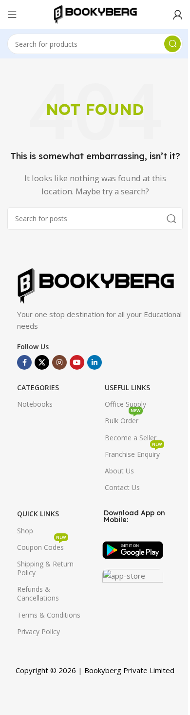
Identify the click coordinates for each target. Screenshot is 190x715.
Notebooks (35, 404)
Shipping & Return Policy (45, 568)
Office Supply (125, 404)
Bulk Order (123, 419)
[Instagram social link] (59, 362)
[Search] (172, 44)
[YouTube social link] (77, 362)
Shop (25, 530)
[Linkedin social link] (94, 362)
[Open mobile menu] (12, 14)
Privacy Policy (38, 631)
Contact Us (122, 487)
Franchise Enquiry (133, 452)
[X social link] (42, 362)
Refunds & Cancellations (38, 593)
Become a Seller (130, 437)
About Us (119, 470)
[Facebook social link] (24, 362)
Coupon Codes (41, 545)
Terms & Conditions (48, 615)
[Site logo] (95, 14)
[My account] (178, 14)
